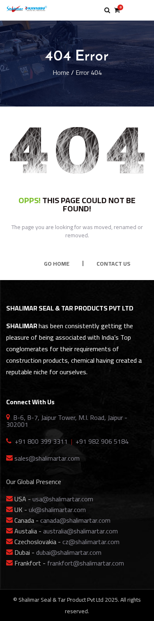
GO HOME (56, 263)
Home (61, 72)
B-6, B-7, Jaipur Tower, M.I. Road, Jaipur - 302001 (66, 421)
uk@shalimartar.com (57, 509)
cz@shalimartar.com (91, 541)
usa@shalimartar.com (62, 499)
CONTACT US (113, 263)
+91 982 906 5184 (102, 441)
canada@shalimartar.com (75, 520)
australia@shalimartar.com (80, 531)
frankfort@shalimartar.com (85, 563)
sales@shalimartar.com (47, 458)
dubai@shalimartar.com (68, 552)
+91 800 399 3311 (41, 441)
